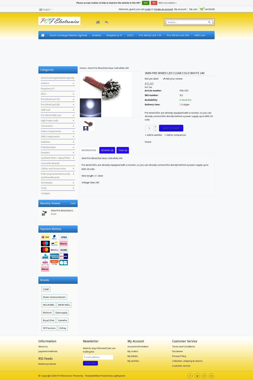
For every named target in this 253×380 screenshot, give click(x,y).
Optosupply (61, 312)
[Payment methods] (58, 253)
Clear (73, 203)
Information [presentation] (89, 150)
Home (42, 35)
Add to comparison (176, 134)
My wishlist (133, 360)
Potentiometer (193, 43)
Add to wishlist (154, 134)
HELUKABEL (49, 304)
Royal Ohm (48, 320)
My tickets (133, 356)
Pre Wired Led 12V (150, 35)
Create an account (163, 9)
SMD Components (153, 43)
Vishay (62, 328)
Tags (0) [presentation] (122, 150)
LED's (130, 35)
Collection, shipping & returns (187, 360)
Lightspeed (119, 375)
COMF (46, 289)
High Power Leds (80, 43)
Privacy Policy (179, 356)
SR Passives (49, 328)
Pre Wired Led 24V (178, 35)
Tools (62, 60)
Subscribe (90, 363)
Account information (138, 346)
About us (43, 346)
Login (148, 9)
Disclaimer (177, 351)
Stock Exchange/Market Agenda (68, 35)
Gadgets (75, 60)
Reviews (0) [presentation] (107, 150)
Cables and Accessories (137, 51)
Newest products (47, 363)
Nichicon (47, 312)
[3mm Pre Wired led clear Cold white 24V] (110, 125)
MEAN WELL (64, 304)
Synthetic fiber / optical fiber (74, 51)
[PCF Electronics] (59, 21)
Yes (145, 3)
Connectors (102, 43)
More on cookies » (168, 3)
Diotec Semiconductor (54, 297)
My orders (133, 351)
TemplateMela (92, 375)
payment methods (47, 351)
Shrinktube (47, 60)
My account (180, 9)
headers (46, 51)
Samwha (62, 320)
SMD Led (199, 35)
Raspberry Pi (114, 35)
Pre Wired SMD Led (52, 43)
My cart (193, 9)
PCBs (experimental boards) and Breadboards (184, 51)
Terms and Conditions (183, 346)
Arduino (96, 35)
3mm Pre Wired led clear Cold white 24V (108, 68)
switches (174, 43)
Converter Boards (107, 51)
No (154, 3)
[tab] (89, 150)
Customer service (181, 365)
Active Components (125, 43)
